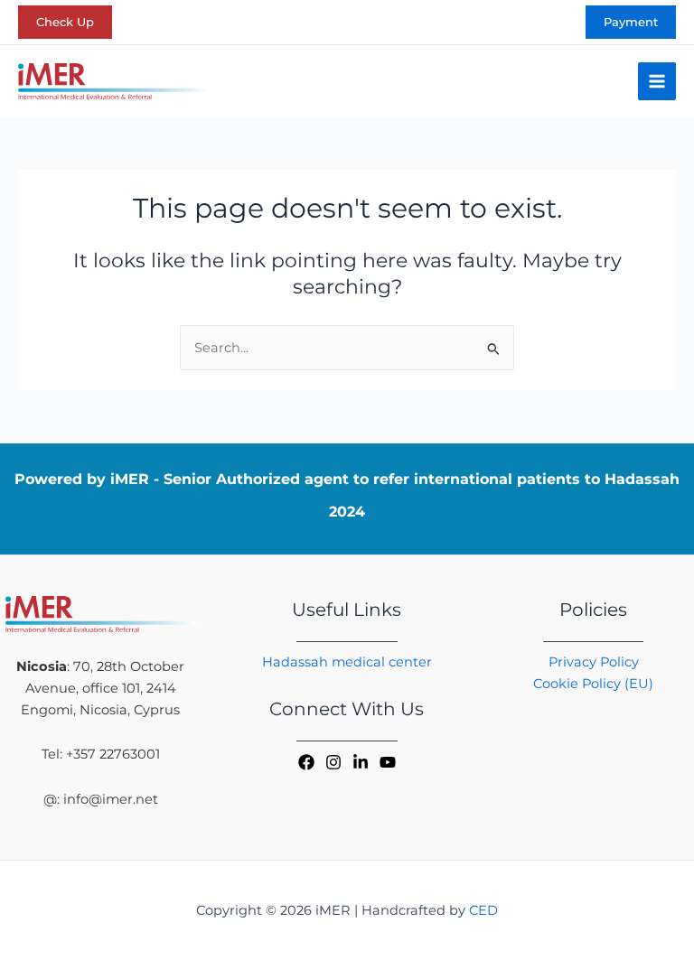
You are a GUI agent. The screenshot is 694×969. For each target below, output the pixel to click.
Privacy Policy (594, 662)
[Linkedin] (360, 762)
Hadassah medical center (347, 662)
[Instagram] (333, 762)
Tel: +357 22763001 (101, 754)
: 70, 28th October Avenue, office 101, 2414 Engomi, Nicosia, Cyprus (100, 688)
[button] (65, 22)
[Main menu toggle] (657, 81)
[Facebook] (306, 762)
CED (483, 910)
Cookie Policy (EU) (593, 684)
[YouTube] (388, 762)
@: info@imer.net (100, 799)
